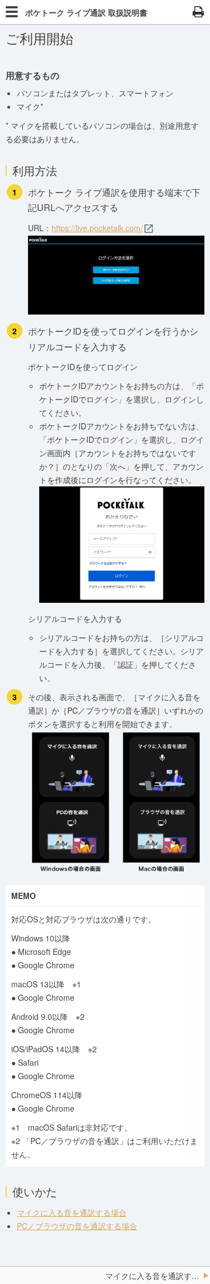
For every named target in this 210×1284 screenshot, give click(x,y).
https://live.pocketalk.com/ (97, 227)
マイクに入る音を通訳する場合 (72, 1212)
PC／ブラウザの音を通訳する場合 (77, 1225)
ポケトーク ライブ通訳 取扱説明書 (86, 12)
